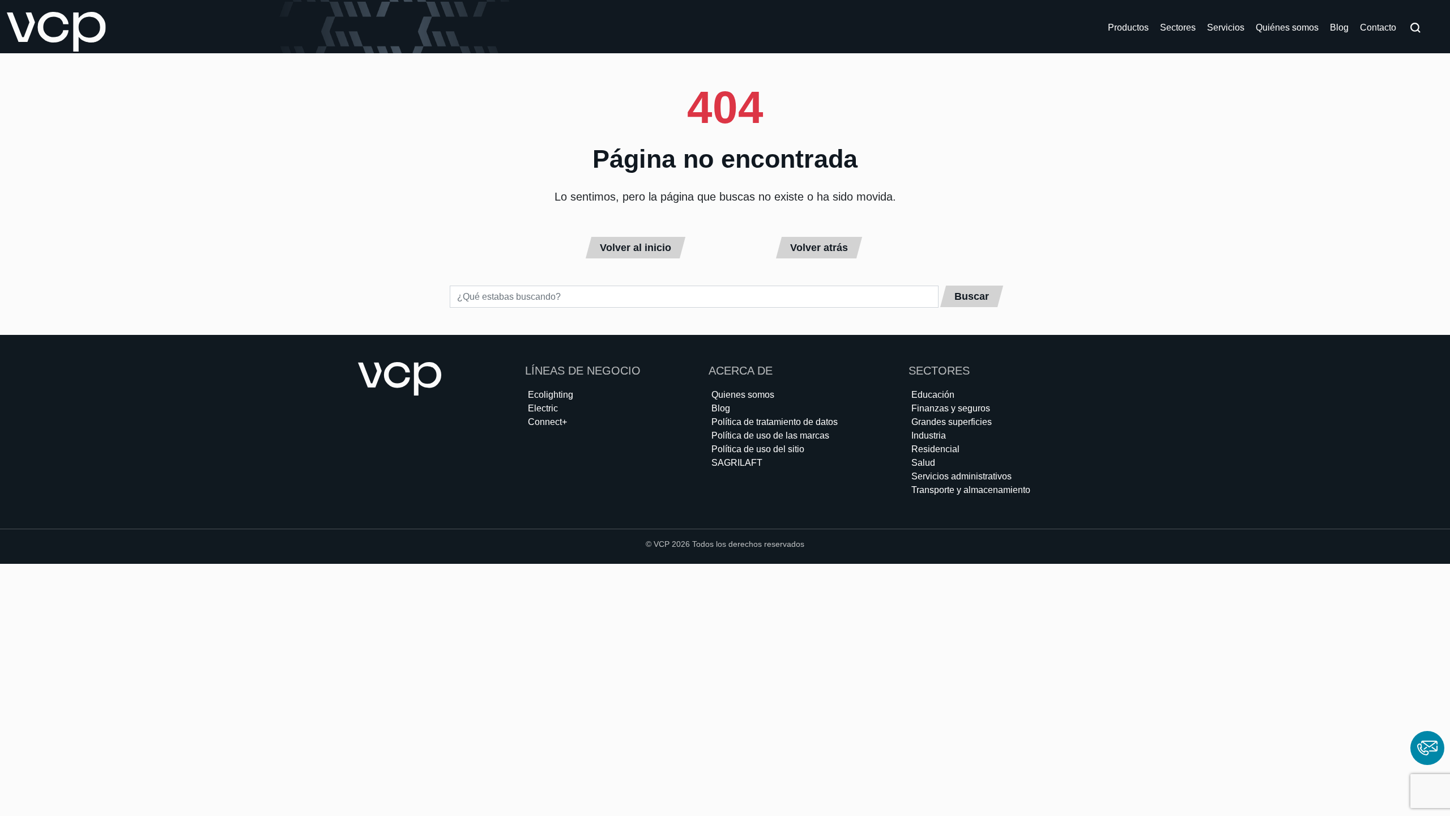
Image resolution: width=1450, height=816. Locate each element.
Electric (543, 408)
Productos (1128, 27)
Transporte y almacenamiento (970, 490)
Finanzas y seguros (950, 408)
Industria (928, 435)
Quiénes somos (1287, 27)
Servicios (1225, 27)
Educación (932, 395)
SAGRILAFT (736, 463)
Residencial (935, 449)
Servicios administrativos (961, 476)
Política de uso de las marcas (770, 435)
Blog (1339, 27)
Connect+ (547, 422)
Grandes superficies (951, 422)
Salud (923, 463)
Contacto (1378, 27)
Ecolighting (550, 395)
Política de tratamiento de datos (774, 422)
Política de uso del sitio (757, 449)
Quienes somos (742, 395)
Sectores (1178, 27)
